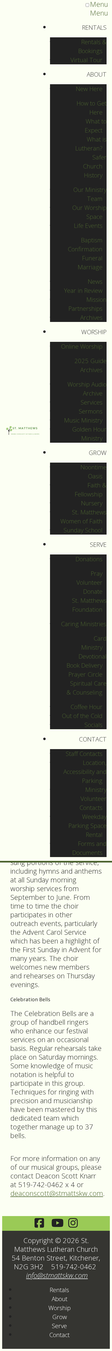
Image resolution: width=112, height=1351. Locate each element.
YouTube (56, 1223)
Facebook (39, 1223)
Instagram (73, 1223)
